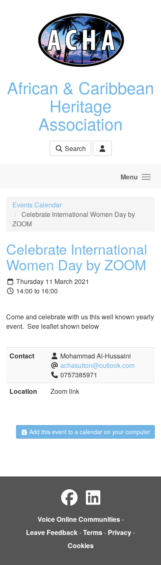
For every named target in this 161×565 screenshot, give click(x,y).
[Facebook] (69, 497)
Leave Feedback (52, 532)
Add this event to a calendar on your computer (89, 432)
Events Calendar (37, 204)
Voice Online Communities (79, 519)
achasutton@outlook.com (97, 365)
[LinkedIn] (93, 497)
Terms (92, 532)
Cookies (81, 545)
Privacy (119, 532)
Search (74, 148)
